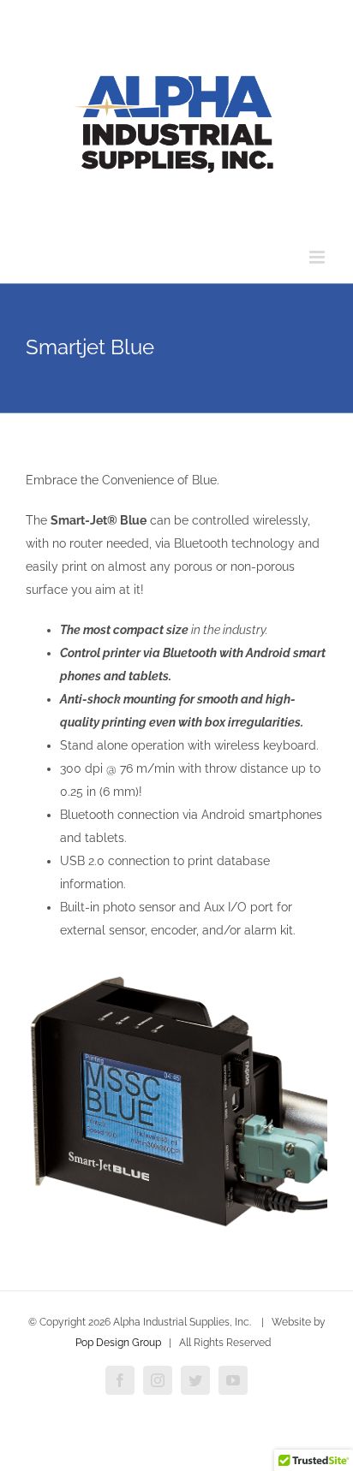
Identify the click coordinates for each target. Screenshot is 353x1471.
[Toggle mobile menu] (318, 257)
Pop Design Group (118, 1343)
